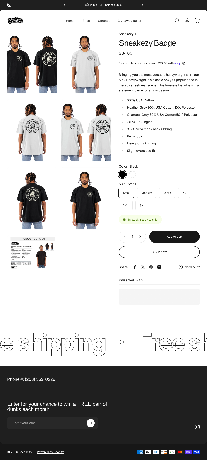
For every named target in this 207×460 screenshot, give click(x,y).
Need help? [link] (192, 267)
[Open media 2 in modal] (32, 131)
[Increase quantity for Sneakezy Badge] (141, 237)
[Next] (141, 5)
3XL (142, 205)
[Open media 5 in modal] (86, 199)
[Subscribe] (91, 423)
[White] (132, 174)
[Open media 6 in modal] (32, 63)
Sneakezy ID (128, 34)
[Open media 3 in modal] (86, 131)
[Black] (122, 174)
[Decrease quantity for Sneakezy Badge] (123, 237)
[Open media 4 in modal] (32, 199)
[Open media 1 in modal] (86, 63)
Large (167, 192)
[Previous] (65, 5)
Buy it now (159, 252)
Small (126, 192)
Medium (146, 192)
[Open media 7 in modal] (32, 252)
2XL (125, 205)
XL (184, 192)
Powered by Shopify (50, 452)
